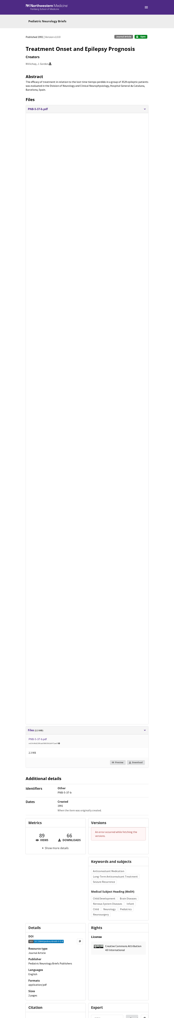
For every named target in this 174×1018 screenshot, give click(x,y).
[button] (87, 109)
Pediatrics (126, 909)
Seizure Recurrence (104, 881)
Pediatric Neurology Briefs (47, 21)
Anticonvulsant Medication (108, 871)
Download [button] (137, 762)
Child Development (104, 898)
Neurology (109, 909)
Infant (130, 903)
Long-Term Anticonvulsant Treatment (115, 876)
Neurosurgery (101, 914)
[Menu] (146, 7)
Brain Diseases (128, 898)
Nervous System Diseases (107, 903)
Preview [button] (119, 762)
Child (96, 909)
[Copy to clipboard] (80, 941)
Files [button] (35, 730)
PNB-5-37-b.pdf (38, 739)
